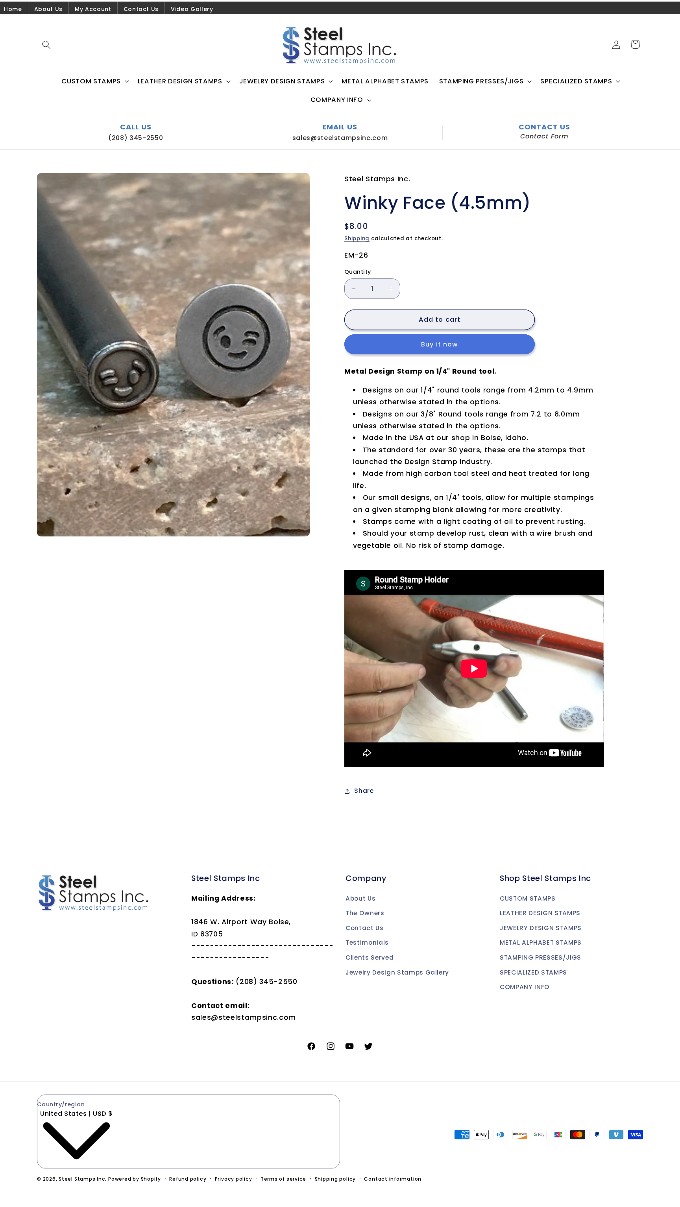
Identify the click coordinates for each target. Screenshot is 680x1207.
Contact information (392, 1179)
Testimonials (367, 942)
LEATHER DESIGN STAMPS (540, 913)
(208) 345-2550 (135, 137)
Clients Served (370, 957)
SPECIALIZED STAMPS (533, 972)
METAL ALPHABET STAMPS (541, 942)
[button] (46, 44)
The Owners (365, 913)
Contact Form (544, 136)
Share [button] (363, 791)
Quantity (357, 272)
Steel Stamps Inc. (83, 1179)
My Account (93, 9)
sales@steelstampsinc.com (340, 137)
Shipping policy (335, 1179)
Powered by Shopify (134, 1179)
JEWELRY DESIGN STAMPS (541, 928)
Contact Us (141, 9)
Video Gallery (192, 9)
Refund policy (187, 1179)
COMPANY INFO (525, 987)
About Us (48, 9)
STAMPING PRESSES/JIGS (540, 957)
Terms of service (283, 1179)
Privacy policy (233, 1179)
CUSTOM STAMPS (528, 898)
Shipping (357, 238)
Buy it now (439, 344)
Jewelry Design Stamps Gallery (397, 972)
